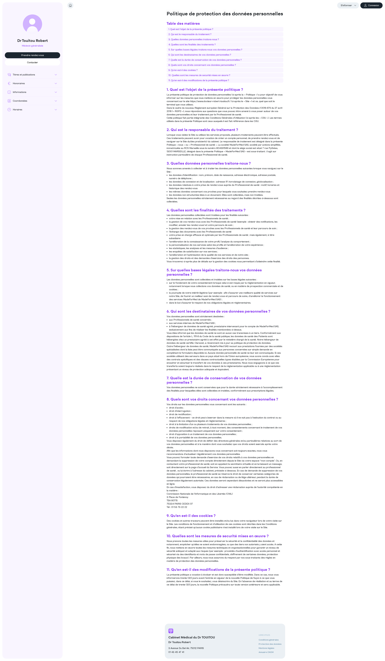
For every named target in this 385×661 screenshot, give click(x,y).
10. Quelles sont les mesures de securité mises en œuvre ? (199, 75)
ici (206, 353)
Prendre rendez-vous (32, 55)
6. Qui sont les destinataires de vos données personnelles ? (199, 54)
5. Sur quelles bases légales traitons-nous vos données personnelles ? (205, 49)
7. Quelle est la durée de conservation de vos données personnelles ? (205, 60)
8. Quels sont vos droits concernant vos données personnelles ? (202, 65)
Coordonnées (20, 101)
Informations (19, 92)
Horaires (17, 109)
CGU (256, 121)
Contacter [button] (32, 62)
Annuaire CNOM (266, 652)
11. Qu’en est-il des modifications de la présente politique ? (198, 80)
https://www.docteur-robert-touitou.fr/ (210, 101)
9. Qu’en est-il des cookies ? (183, 70)
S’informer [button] (346, 5)
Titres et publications (24, 74)
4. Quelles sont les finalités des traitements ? (192, 44)
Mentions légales (266, 648)
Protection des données (270, 644)
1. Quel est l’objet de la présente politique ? (190, 29)
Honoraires (19, 83)
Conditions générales (269, 640)
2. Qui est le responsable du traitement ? (189, 34)
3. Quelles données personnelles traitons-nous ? (193, 39)
